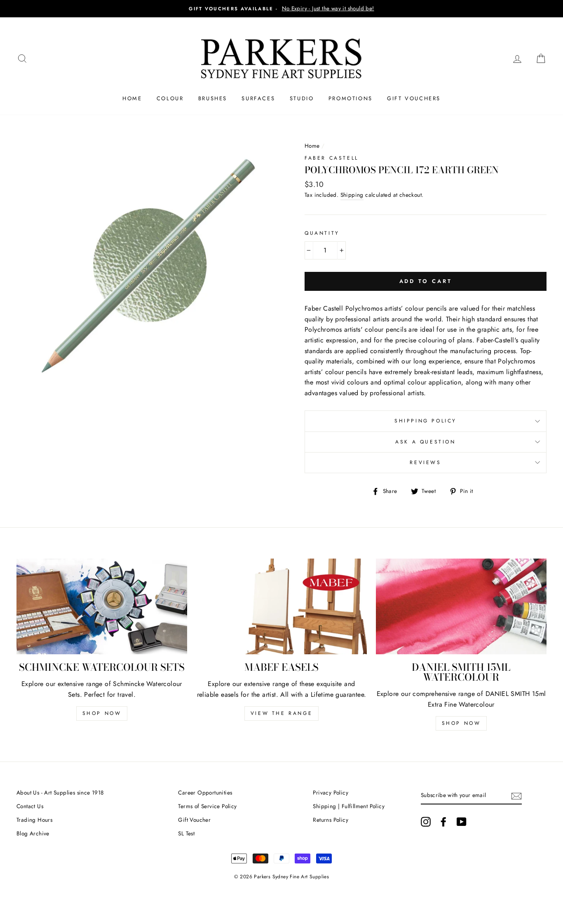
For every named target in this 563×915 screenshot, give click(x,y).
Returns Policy (330, 820)
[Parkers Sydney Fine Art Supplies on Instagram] (426, 822)
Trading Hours (34, 820)
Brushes (212, 98)
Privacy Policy (330, 792)
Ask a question (425, 442)
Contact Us (29, 806)
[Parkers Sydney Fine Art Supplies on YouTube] (462, 822)
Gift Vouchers (414, 98)
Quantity (322, 233)
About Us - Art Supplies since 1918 (60, 792)
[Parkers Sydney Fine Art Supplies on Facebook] (443, 822)
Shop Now (102, 713)
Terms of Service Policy (207, 806)
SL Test (186, 833)
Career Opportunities (205, 792)
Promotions (350, 98)
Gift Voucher (194, 820)
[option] (281, 8)
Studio (302, 98)
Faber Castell (332, 158)
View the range (281, 713)
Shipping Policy (425, 420)
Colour (170, 98)
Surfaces (258, 98)
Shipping (352, 195)
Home (132, 98)
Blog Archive (32, 833)
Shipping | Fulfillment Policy (349, 806)
